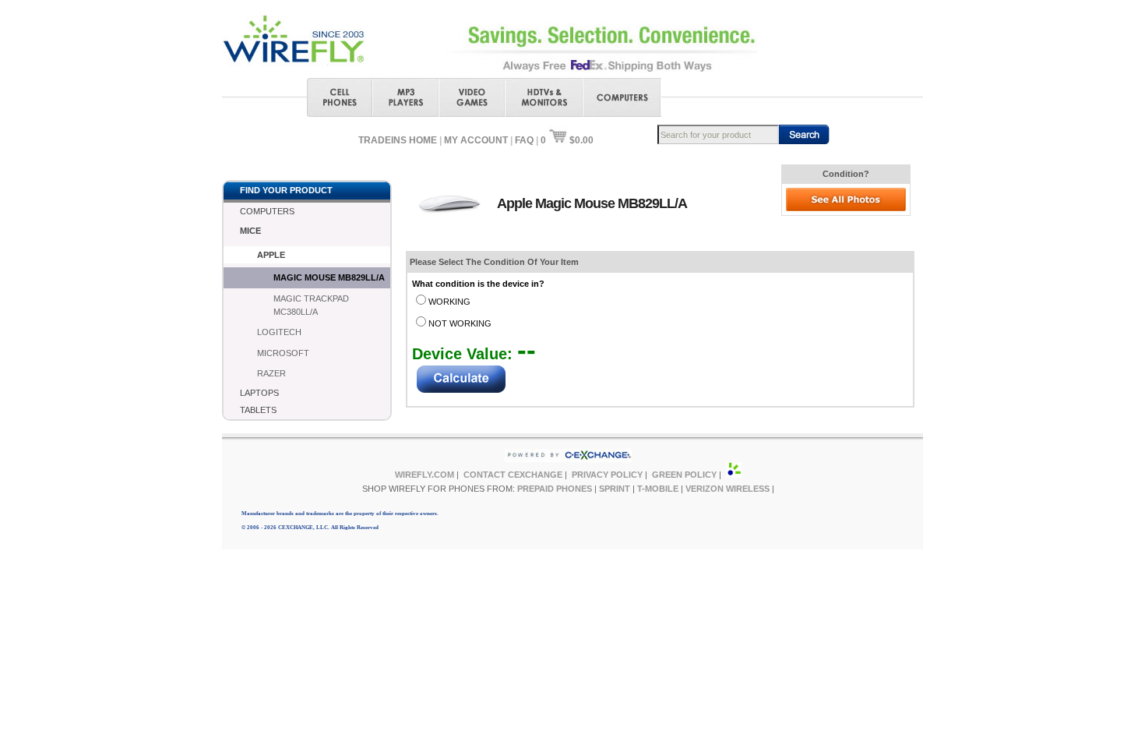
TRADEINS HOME (397, 140)
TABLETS (258, 410)
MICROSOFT (283, 353)
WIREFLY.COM (424, 474)
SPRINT (614, 488)
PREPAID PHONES (554, 488)
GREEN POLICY (684, 474)
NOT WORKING (459, 323)
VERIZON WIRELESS (727, 488)
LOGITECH (279, 332)
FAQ (524, 140)
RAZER (271, 373)
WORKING (449, 301)
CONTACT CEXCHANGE (512, 474)
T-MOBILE (657, 488)
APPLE (271, 255)
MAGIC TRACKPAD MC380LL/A (311, 305)
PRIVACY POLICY (607, 474)
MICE (250, 230)
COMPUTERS (267, 211)
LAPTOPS (259, 392)
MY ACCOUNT (476, 140)
